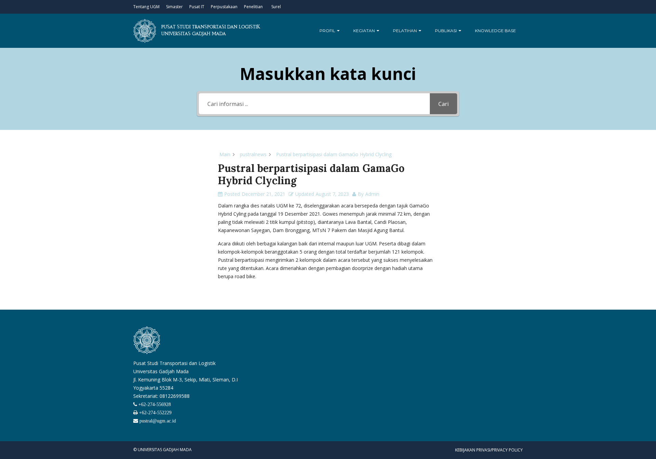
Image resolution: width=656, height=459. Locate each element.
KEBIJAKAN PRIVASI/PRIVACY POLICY (489, 450)
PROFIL (327, 30)
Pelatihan (405, 30)
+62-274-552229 (155, 412)
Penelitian (253, 7)
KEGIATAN (364, 30)
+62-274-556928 (154, 404)
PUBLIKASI (446, 30)
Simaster (174, 7)
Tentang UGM (146, 7)
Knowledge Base (495, 30)
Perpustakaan (224, 7)
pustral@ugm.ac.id (157, 420)
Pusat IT (196, 7)
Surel (276, 7)
